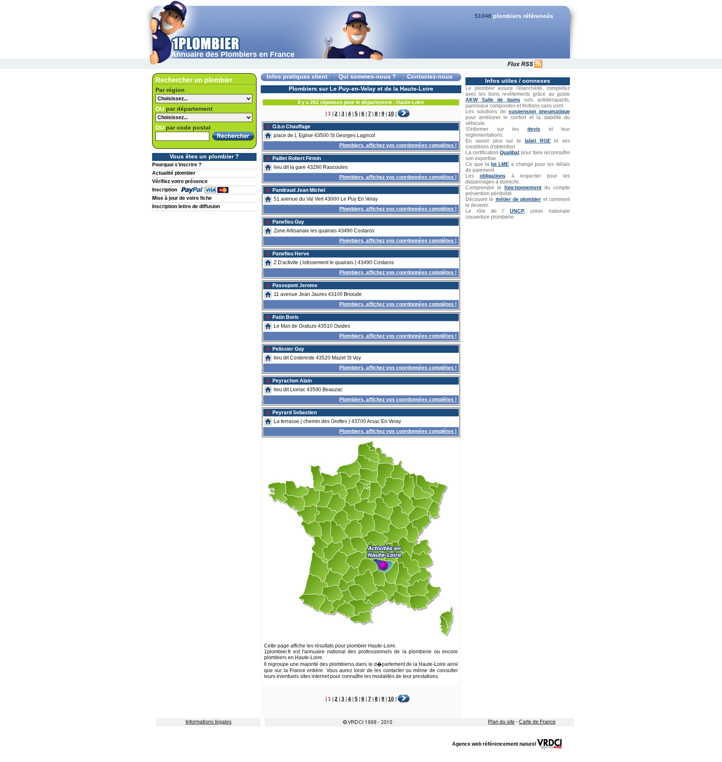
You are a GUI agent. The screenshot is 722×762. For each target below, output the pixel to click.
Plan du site (501, 722)
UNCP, (517, 211)
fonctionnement (523, 188)
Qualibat (509, 152)
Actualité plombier (174, 173)
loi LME (500, 164)
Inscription (164, 190)
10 (391, 114)
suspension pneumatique (539, 112)
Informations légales (208, 722)
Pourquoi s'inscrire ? (176, 165)
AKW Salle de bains (492, 100)
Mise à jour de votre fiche (182, 198)
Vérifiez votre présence (180, 181)
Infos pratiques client (297, 77)
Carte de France (537, 722)
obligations (493, 176)
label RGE (538, 141)
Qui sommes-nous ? (367, 77)
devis (533, 129)
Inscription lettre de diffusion (186, 206)
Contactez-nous (430, 77)
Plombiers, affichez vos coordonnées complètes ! (398, 145)
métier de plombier (519, 199)
